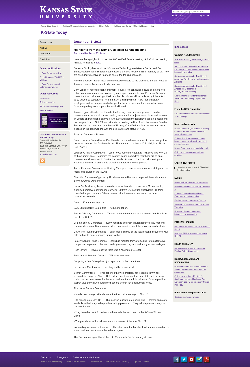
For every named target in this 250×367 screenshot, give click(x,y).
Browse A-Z (177, 15)
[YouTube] (191, 359)
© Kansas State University (118, 361)
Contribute (45, 53)
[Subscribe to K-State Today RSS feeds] (42, 162)
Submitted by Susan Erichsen (89, 53)
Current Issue (46, 42)
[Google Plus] (206, 359)
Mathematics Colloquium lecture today (191, 182)
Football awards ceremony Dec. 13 (190, 200)
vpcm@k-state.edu (48, 154)
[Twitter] (184, 359)
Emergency (62, 357)
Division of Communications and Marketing (79, 26)
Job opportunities (47, 102)
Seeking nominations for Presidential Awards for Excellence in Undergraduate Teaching (190, 89)
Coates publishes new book (186, 297)
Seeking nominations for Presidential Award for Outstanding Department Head (190, 99)
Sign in (202, 15)
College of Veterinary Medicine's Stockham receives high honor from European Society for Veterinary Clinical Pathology (191, 280)
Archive (43, 48)
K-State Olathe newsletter (51, 73)
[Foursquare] (199, 359)
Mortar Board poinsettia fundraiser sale (191, 148)
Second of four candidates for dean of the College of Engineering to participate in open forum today (191, 69)
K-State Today (104, 26)
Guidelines (45, 59)
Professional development (51, 106)
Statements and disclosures (86, 357)
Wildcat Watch (46, 110)
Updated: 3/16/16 (141, 361)
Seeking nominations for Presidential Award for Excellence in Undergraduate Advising (191, 79)
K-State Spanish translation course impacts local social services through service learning (190, 141)
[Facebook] (176, 359)
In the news (45, 98)
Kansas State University (70, 12)
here (98, 62)
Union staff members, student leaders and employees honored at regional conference (191, 269)
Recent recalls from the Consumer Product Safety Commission (189, 249)
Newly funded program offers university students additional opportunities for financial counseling (191, 131)
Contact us (46, 357)
